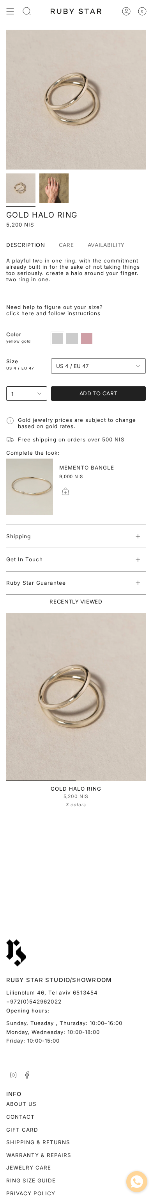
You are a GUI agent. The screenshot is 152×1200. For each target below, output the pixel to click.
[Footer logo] (16, 953)
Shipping (18, 536)
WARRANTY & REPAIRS (38, 1155)
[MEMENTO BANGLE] (29, 487)
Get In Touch (24, 559)
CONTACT (20, 1117)
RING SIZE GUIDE (31, 1180)
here (28, 313)
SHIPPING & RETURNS (38, 1142)
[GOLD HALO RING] (76, 697)
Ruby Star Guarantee (36, 583)
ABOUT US (21, 1104)
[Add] (65, 491)
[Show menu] (10, 11)
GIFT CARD (22, 1130)
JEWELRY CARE (28, 1167)
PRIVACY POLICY (30, 1193)
